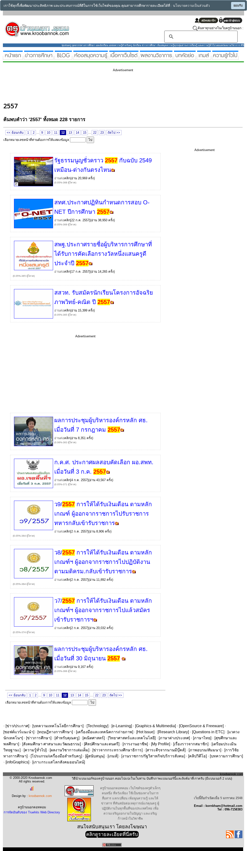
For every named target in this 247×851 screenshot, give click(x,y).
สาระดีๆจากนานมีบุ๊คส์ (166, 750)
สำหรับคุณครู (66, 738)
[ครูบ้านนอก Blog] (63, 58)
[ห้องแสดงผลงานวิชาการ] (156, 58)
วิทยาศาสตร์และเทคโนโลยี (132, 738)
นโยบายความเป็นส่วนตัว (191, 5)
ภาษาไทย (202, 738)
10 (48, 132)
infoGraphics (17, 762)
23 (102, 132)
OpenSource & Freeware (201, 726)
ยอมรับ (238, 5)
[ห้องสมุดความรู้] (90, 58)
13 (70, 132)
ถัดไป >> (114, 132)
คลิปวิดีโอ (197, 756)
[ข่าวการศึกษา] (39, 58)
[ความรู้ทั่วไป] (225, 58)
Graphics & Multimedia (155, 726)
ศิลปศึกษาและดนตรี (101, 744)
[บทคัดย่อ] (185, 58)
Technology (97, 726)
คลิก (67, 178)
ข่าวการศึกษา (38, 738)
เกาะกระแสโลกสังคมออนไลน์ (58, 762)
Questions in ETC (208, 732)
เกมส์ (113, 756)
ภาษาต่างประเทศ (174, 738)
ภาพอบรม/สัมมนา (205, 750)
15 (84, 132)
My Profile (160, 744)
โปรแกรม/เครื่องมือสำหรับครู (56, 756)
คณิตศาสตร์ (93, 738)
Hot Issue (145, 732)
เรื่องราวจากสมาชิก (190, 744)
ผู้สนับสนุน (94, 756)
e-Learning (121, 726)
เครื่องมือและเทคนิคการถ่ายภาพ (104, 732)
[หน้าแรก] (13, 58)
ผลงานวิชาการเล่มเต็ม (69, 750)
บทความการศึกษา (226, 756)
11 (55, 132)
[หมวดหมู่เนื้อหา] (124, 58)
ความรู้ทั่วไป (35, 750)
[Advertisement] (91, 86)
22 (94, 132)
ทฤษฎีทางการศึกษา (55, 732)
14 (77, 132)
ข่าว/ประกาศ (17, 726)
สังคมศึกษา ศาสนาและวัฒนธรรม (51, 744)
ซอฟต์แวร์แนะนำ (18, 732)
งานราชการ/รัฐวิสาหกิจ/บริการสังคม (153, 756)
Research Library (173, 732)
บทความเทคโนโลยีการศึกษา (57, 726)
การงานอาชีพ (135, 744)
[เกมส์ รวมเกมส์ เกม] (204, 58)
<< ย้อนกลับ (15, 132)
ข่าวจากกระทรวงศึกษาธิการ (117, 750)
